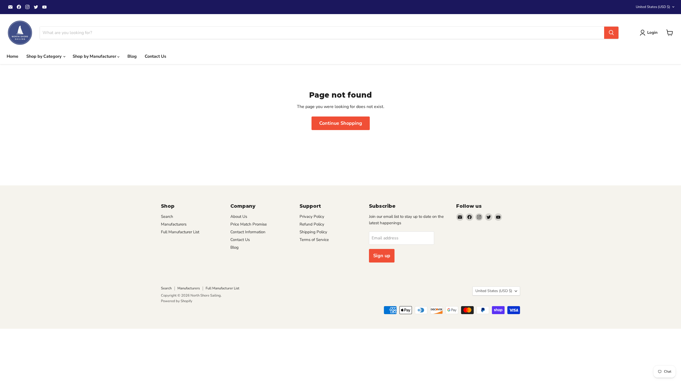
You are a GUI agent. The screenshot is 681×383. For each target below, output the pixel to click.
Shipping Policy (313, 232)
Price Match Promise (248, 224)
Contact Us (155, 56)
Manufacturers (173, 224)
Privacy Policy (312, 216)
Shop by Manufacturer (95, 56)
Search (167, 216)
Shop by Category (44, 56)
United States (653, 7)
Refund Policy (312, 224)
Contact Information (247, 232)
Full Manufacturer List (180, 232)
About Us (238, 216)
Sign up (381, 255)
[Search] (611, 33)
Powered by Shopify (176, 301)
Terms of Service (314, 239)
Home (12, 56)
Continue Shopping (340, 123)
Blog (132, 56)
